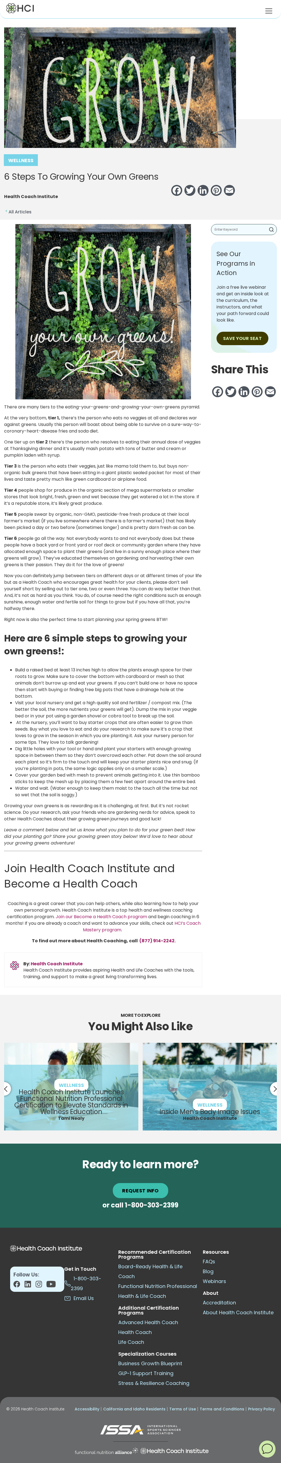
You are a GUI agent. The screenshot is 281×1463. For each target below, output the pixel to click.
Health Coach (135, 1332)
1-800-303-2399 (151, 1205)
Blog (208, 1271)
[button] (267, 1449)
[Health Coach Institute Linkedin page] (29, 1286)
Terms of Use (182, 1409)
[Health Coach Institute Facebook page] (18, 1286)
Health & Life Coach (142, 1296)
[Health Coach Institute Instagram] (40, 1286)
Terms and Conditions (222, 1409)
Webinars (214, 1281)
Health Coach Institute (57, 964)
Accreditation (219, 1302)
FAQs (209, 1261)
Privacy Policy (261, 1409)
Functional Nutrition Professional (157, 1286)
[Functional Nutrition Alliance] (106, 1451)
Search (271, 229)
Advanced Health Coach (148, 1322)
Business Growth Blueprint (150, 1363)
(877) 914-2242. (157, 941)
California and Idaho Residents (134, 1409)
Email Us (82, 1298)
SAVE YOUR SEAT (242, 338)
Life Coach (131, 1342)
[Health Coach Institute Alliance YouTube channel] (51, 1286)
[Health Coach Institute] (174, 1451)
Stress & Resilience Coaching (153, 1383)
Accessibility (87, 1409)
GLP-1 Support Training (145, 1373)
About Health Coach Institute (238, 1312)
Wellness (20, 160)
